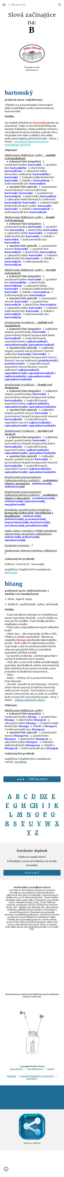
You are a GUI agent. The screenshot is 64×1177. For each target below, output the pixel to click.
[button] (4, 4)
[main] (32, 22)
